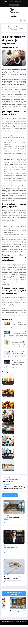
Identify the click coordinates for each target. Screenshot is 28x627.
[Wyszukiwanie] (21, 21)
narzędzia (12, 164)
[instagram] (16, 5)
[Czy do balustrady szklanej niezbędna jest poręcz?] (14, 566)
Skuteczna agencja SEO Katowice (12, 611)
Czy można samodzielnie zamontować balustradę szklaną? (11, 548)
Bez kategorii (4, 598)
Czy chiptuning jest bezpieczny (19, 361)
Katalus (14, 16)
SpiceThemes (15, 622)
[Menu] (3, 20)
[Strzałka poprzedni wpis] (24, 479)
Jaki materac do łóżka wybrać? (19, 322)
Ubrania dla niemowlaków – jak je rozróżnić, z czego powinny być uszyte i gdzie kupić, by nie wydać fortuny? (12, 487)
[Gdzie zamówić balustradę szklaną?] (14, 507)
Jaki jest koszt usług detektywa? (19, 332)
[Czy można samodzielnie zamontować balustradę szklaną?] (14, 536)
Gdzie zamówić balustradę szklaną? (11, 518)
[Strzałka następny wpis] (24, 487)
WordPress (15, 621)
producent (11, 171)
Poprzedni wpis (6, 477)
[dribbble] (14, 5)
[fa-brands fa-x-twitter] (12, 5)
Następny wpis (6, 484)
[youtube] (18, 5)
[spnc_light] (24, 20)
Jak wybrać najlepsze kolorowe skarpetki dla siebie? (11, 480)
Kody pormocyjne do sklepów (18, 341)
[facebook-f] (10, 5)
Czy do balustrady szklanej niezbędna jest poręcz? (12, 577)
